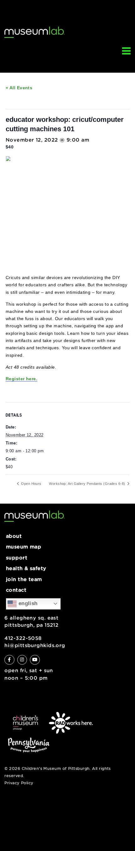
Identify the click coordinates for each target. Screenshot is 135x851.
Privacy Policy (18, 783)
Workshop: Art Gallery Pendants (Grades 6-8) (87, 483)
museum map (23, 547)
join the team (24, 579)
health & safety (26, 568)
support (16, 558)
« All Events (19, 87)
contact (16, 590)
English (27, 603)
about (14, 536)
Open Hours (30, 483)
